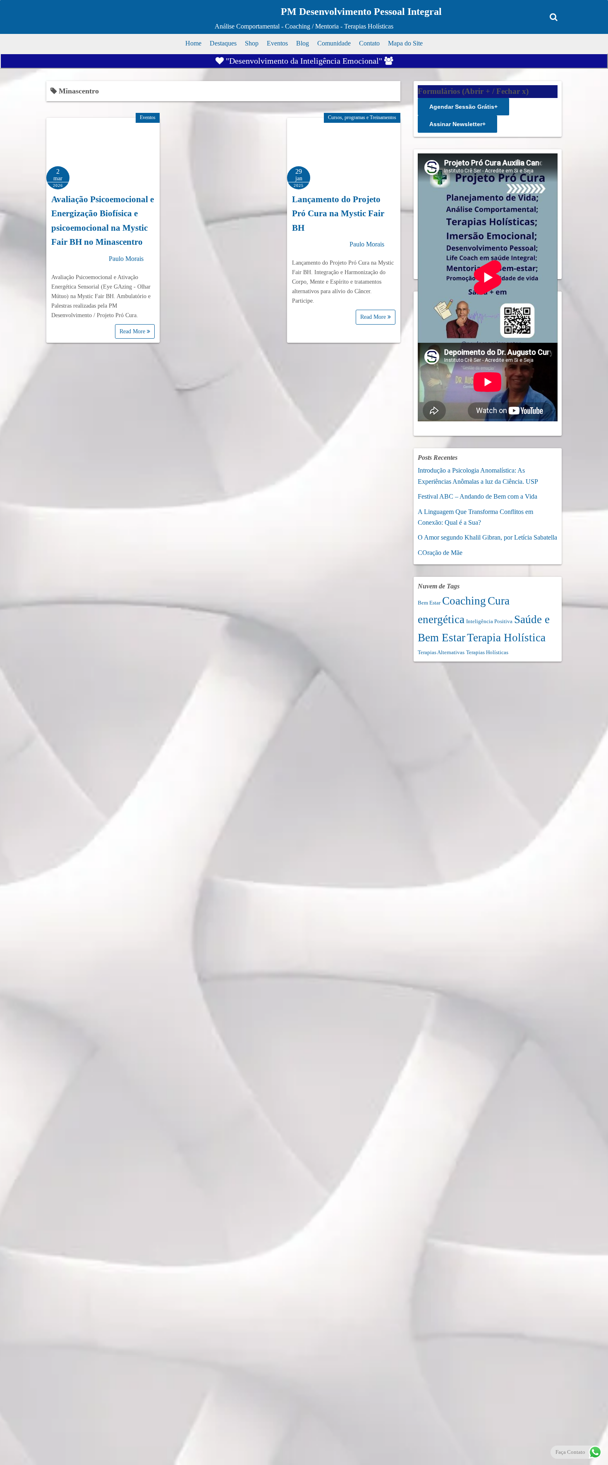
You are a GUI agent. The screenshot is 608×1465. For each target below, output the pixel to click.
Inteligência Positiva (489, 621)
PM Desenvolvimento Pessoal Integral (361, 11)
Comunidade (334, 43)
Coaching (464, 601)
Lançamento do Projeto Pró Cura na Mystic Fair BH (338, 213)
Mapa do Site (405, 43)
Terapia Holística (506, 637)
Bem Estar (429, 603)
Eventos (277, 43)
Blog (302, 43)
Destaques (223, 43)
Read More (133, 331)
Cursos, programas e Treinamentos (362, 117)
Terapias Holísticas (487, 652)
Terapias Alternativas (441, 652)
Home (193, 43)
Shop (252, 43)
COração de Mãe (440, 552)
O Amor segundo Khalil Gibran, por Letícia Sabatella (487, 537)
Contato (369, 43)
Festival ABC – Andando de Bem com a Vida (477, 496)
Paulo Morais (126, 258)
